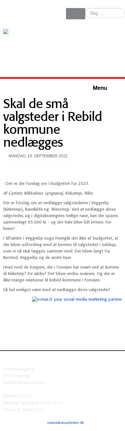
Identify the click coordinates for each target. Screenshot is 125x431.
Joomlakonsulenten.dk (65, 423)
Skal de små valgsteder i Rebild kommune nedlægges (52, 124)
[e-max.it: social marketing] (77, 300)
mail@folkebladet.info (24, 383)
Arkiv (118, 423)
